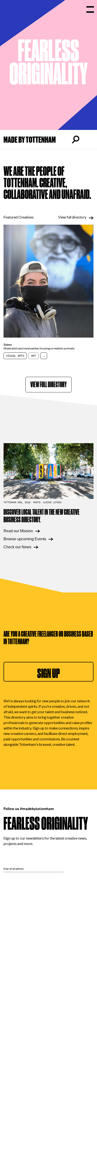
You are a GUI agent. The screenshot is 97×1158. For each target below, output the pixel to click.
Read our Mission (18, 531)
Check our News (17, 547)
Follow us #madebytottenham (29, 808)
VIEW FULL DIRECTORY (48, 385)
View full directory (72, 216)
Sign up (48, 673)
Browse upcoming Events (25, 539)
